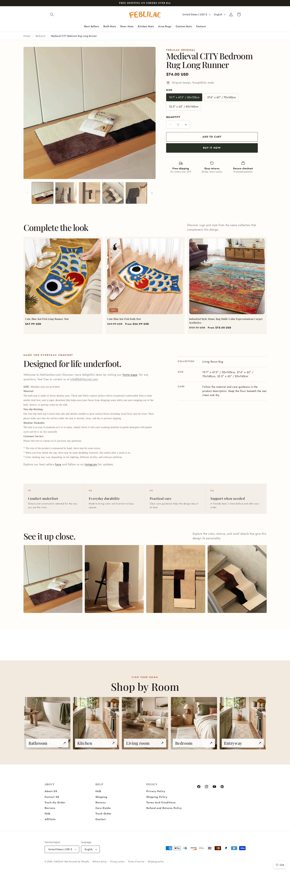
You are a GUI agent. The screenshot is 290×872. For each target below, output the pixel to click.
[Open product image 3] (175, 579)
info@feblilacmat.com (84, 379)
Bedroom (40, 36)
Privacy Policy (155, 791)
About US (51, 791)
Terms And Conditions (161, 802)
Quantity (173, 117)
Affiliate (50, 819)
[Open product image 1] (52, 579)
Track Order (103, 813)
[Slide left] (27, 193)
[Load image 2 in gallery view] (66, 193)
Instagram (91, 464)
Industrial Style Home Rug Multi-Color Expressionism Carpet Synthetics (225, 320)
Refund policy (100, 861)
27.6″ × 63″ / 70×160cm (221, 97)
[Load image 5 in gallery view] (136, 193)
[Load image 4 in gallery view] (113, 193)
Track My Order (55, 802)
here (58, 464)
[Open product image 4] (237, 579)
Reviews (50, 808)
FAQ (48, 813)
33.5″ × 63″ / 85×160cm (183, 106)
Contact (100, 819)
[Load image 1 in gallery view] (42, 193)
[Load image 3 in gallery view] (89, 193)
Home (26, 36)
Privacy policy (117, 861)
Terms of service (136, 861)
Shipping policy (156, 861)
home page (130, 375)
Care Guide (103, 808)
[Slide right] (152, 193)
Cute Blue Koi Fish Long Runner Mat (47, 319)
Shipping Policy (156, 797)
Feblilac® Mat (61, 861)
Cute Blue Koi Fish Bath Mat (124, 319)
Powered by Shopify (79, 861)
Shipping (101, 797)
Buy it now (212, 147)
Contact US (52, 797)
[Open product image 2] (114, 579)
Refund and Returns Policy (164, 808)
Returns (100, 802)
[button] (52, 14)
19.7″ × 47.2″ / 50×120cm (184, 97)
